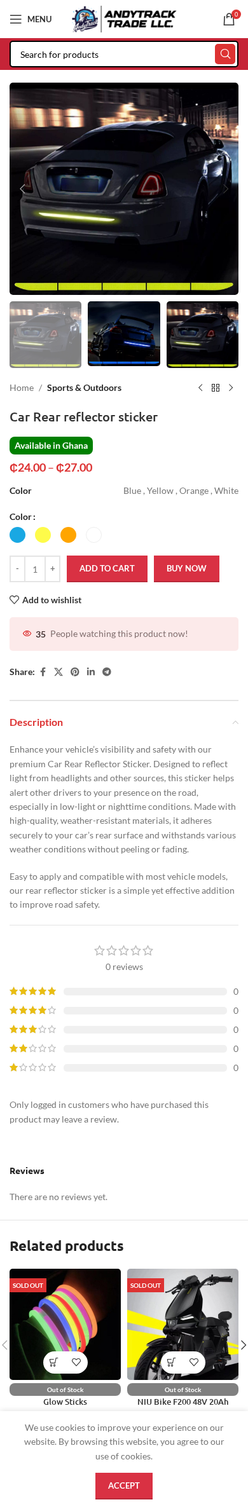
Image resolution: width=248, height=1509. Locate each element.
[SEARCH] (225, 54)
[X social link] (58, 672)
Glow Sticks (65, 1401)
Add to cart (107, 568)
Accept (124, 1485)
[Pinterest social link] (75, 672)
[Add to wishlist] (76, 1362)
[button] (22, 188)
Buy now (187, 568)
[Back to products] (215, 388)
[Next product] (230, 388)
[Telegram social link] (107, 672)
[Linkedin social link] (91, 672)
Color (21, 516)
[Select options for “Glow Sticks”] (54, 1362)
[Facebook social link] (42, 672)
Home (22, 387)
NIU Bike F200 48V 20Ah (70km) (183, 1406)
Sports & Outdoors (84, 387)
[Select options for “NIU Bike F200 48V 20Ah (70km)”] (172, 1362)
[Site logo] (124, 18)
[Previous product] (200, 388)
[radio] (17, 535)
